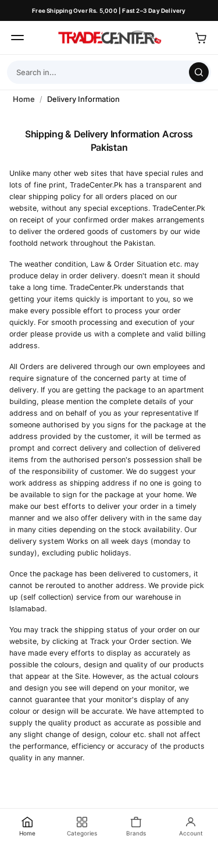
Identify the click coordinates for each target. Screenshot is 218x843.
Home (24, 99)
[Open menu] (17, 37)
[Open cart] (200, 37)
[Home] (109, 38)
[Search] (199, 72)
